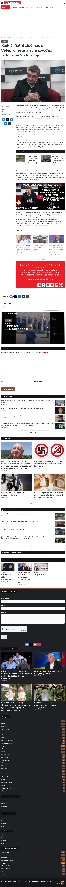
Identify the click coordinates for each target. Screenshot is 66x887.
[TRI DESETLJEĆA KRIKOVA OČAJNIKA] (60, 531)
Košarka (4, 785)
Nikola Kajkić (49, 105)
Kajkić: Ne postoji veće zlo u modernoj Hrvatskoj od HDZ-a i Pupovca (40, 245)
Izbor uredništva (6, 721)
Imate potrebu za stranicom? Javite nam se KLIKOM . (38, 881)
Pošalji (4, 637)
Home (4, 37)
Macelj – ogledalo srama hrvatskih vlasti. (39, 574)
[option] (33, 327)
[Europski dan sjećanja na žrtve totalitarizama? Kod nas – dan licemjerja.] (49, 450)
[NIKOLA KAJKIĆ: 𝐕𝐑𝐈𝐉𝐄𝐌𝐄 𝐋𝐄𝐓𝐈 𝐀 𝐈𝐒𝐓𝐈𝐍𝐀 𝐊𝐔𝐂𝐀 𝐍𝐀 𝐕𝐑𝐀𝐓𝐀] (23, 239)
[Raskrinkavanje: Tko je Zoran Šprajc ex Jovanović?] (60, 418)
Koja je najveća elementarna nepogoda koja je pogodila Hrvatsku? (22, 408)
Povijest (8, 320)
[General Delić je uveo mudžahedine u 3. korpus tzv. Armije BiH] (49, 692)
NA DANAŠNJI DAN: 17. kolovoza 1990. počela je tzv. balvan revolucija (22, 514)
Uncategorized (6, 763)
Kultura (4, 765)
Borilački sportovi (7, 782)
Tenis (3, 779)
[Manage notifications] (62, 883)
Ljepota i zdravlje (7, 732)
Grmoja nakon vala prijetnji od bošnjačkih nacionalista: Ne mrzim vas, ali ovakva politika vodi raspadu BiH (24, 577)
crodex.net (19, 230)
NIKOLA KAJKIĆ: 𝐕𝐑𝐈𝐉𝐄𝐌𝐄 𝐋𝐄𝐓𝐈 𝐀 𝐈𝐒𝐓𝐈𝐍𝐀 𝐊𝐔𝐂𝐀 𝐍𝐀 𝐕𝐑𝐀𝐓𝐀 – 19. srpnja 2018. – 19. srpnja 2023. (23, 247)
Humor (4, 735)
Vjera (3, 771)
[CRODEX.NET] (12, 2)
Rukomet (4, 791)
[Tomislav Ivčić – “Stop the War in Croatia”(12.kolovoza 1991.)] (46, 158)
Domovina (13, 37)
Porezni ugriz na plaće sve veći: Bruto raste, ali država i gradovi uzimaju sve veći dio (48, 495)
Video (3, 723)
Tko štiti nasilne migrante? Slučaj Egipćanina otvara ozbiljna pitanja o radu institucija (7, 576)
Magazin (4, 726)
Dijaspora (5, 757)
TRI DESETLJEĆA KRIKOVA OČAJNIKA (12, 529)
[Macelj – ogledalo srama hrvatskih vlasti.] (41, 567)
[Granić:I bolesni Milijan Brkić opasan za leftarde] (16, 482)
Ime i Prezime (6, 598)
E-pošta (3, 381)
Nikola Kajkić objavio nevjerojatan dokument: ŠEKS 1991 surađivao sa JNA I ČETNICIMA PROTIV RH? (56, 247)
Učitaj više (33, 432)
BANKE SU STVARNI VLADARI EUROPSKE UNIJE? (24, 7)
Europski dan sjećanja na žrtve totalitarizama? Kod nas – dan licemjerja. (48, 463)
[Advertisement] (33, 24)
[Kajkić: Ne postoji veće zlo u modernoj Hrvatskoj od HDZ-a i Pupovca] (40, 239)
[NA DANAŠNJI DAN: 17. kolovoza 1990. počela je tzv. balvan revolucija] (20, 158)
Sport (3, 774)
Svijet (3, 751)
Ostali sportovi (6, 788)
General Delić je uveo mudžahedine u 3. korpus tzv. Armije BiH (47, 705)
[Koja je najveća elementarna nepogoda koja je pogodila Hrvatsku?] (60, 410)
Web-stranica (38, 381)
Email (3, 605)
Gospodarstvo (6, 760)
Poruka (4, 613)
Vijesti (8, 37)
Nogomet (5, 776)
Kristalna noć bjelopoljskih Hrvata (18, 328)
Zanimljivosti (5, 729)
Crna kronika (6, 754)
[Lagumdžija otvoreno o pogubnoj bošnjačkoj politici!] (49, 660)
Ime (2, 374)
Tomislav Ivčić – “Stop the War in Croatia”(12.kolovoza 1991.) (20, 521)
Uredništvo (7, 303)
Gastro (4, 737)
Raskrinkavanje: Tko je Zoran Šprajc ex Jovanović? (17, 416)
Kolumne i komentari (8, 740)
